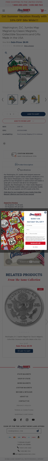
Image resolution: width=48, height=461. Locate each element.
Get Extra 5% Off (35, 243)
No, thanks (35, 247)
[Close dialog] (45, 212)
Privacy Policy (38, 240)
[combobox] (27, 233)
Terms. (41, 240)
